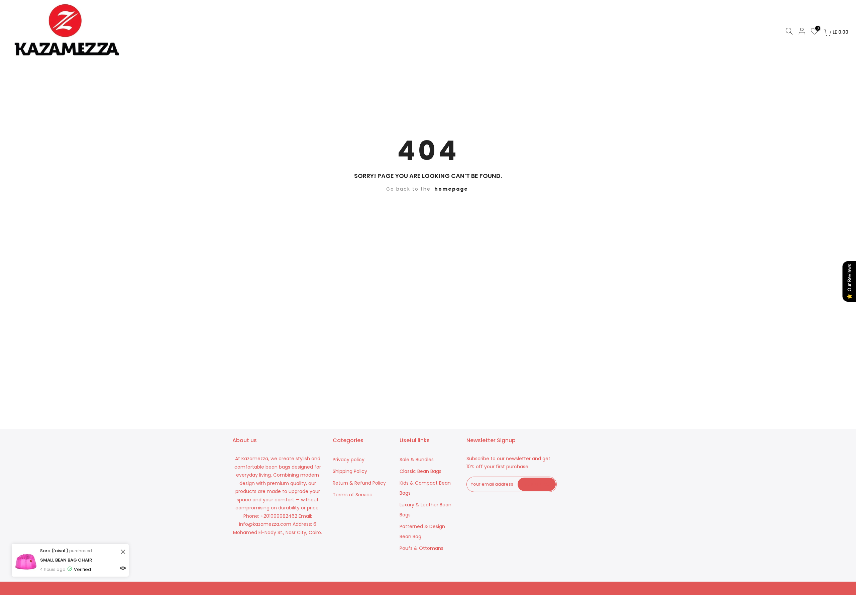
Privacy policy (348, 459)
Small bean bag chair (66, 560)
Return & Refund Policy (359, 483)
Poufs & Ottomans (421, 548)
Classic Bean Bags (420, 471)
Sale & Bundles (417, 459)
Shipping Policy (350, 471)
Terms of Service (352, 494)
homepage (451, 189)
